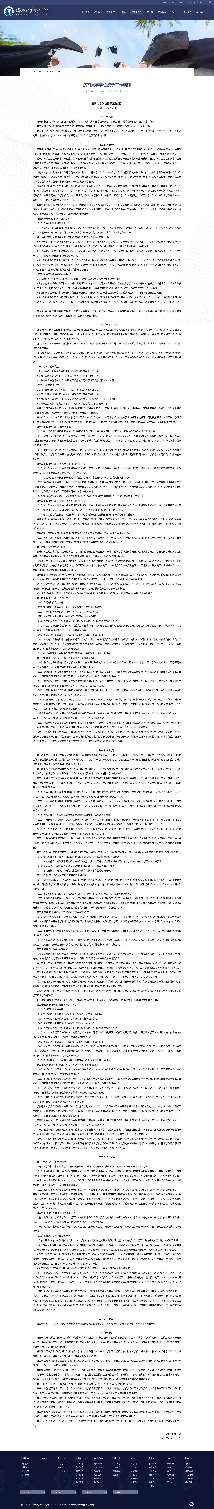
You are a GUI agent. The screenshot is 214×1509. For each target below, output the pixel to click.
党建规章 (116, 1475)
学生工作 (175, 12)
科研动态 (61, 1464)
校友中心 (200, 12)
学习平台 (134, 1482)
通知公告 (170, 1464)
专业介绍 (79, 1464)
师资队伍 (98, 12)
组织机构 (25, 1471)
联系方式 (98, 1482)
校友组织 (189, 1467)
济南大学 (174, 2)
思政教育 (162, 12)
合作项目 (170, 1471)
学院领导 (25, 1467)
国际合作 (187, 12)
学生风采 (152, 1478)
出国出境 (170, 1478)
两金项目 (61, 1467)
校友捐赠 (189, 1478)
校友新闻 (189, 1471)
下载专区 (152, 1486)
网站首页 (165, 2)
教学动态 (79, 1467)
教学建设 (79, 1471)
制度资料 (152, 1475)
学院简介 (25, 1464)
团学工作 (152, 1467)
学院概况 (86, 12)
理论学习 (116, 1464)
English (199, 2)
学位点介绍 (98, 1464)
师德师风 (134, 1471)
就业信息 (152, 1471)
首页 (26, 71)
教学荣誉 (79, 1482)
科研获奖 (61, 1471)
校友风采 (189, 1482)
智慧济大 (182, 2)
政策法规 (170, 1467)
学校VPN (191, 2)
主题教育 (116, 1471)
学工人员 (152, 1464)
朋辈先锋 (134, 1478)
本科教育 (124, 12)
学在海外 (170, 1482)
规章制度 (50, 71)
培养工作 (98, 1475)
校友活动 (189, 1475)
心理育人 (152, 1482)
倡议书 (189, 1464)
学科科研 (111, 12)
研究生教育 (137, 12)
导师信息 (98, 1471)
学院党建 (149, 12)
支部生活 (116, 1467)
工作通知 (98, 1467)
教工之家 (134, 1475)
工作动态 (134, 1467)
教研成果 (79, 1475)
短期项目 (170, 1475)
